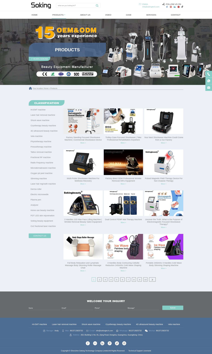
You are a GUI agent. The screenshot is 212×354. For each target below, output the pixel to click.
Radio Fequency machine (42, 163)
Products (53, 88)
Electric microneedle (39, 194)
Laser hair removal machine (43, 115)
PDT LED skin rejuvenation (42, 215)
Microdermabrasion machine (43, 168)
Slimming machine (39, 178)
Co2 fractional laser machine (43, 226)
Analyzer (34, 205)
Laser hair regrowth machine (43, 184)
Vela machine (37, 136)
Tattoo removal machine (41, 152)
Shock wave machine (40, 120)
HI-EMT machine (38, 110)
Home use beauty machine (42, 210)
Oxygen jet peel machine (41, 173)
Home (46, 88)
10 (145, 280)
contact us (39, 236)
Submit (172, 308)
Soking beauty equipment (42, 221)
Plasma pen (36, 200)
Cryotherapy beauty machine (43, 126)
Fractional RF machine (41, 157)
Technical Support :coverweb (139, 351)
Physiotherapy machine (41, 141)
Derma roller (36, 189)
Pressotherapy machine (41, 147)
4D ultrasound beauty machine (44, 131)
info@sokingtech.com (150, 7)
